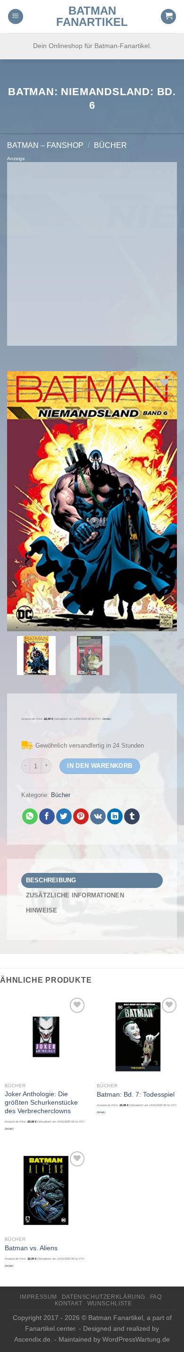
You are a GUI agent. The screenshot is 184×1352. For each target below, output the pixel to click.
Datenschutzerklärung (103, 1297)
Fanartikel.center (50, 1328)
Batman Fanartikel (92, 16)
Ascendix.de (32, 1339)
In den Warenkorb (99, 765)
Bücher (110, 145)
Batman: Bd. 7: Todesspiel (136, 1094)
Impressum (38, 1297)
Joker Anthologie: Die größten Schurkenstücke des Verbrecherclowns (41, 1102)
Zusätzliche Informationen (75, 895)
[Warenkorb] (168, 16)
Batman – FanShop (45, 145)
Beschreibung (51, 880)
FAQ (156, 1297)
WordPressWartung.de (136, 1339)
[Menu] (15, 16)
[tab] (92, 880)
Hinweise (42, 910)
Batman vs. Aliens (31, 1248)
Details (106, 718)
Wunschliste (109, 1303)
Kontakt (69, 1303)
